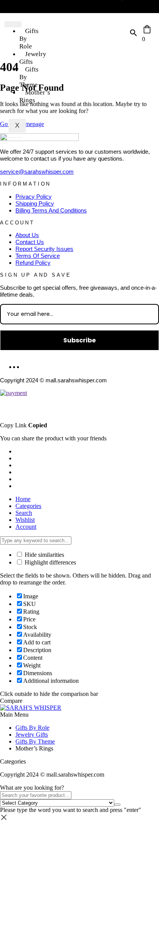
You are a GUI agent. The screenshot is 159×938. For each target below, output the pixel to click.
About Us (27, 235)
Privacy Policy (33, 196)
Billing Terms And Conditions (51, 210)
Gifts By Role (32, 727)
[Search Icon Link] (133, 34)
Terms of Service (37, 255)
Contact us (29, 242)
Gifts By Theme (29, 77)
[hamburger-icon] (13, 24)
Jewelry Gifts (32, 57)
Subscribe (79, 340)
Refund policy (33, 262)
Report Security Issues (44, 249)
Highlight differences (49, 562)
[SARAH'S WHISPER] (30, 707)
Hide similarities (43, 554)
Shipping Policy (34, 203)
